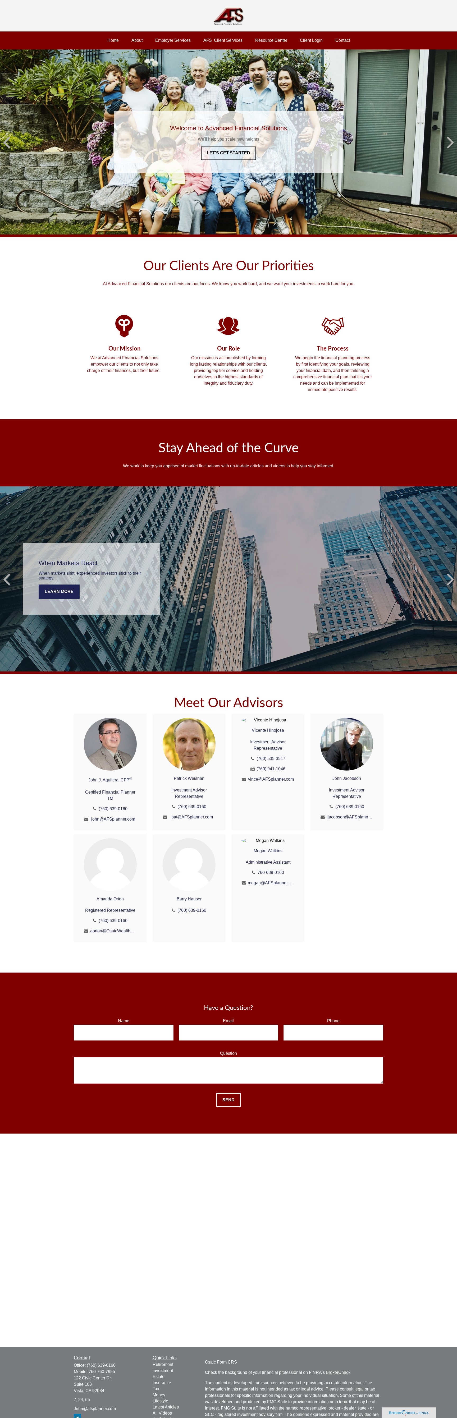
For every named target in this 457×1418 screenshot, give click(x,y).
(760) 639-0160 (113, 809)
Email (228, 1021)
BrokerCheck (338, 1372)
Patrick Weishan (189, 778)
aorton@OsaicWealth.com (113, 931)
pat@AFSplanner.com (192, 817)
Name (123, 1021)
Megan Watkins (268, 851)
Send (228, 1100)
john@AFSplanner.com (113, 819)
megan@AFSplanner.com (271, 883)
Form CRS (227, 1362)
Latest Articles (166, 1407)
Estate (158, 1376)
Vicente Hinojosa (268, 730)
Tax (156, 1389)
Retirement (163, 1364)
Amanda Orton (110, 899)
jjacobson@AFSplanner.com (350, 817)
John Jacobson (346, 778)
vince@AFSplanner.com (271, 779)
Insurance (162, 1382)
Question (228, 1053)
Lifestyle (160, 1401)
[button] (113, 40)
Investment (163, 1370)
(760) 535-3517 (271, 758)
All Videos (162, 1413)
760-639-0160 (271, 872)
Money (159, 1395)
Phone (333, 1021)
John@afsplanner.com (95, 1408)
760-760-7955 (102, 1371)
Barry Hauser (189, 899)
